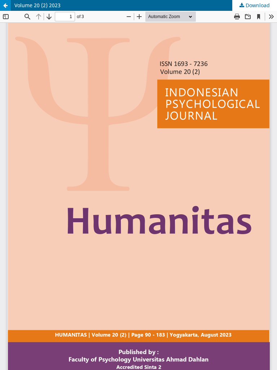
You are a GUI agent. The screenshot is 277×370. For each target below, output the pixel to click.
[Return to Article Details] (5, 5)
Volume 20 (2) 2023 (37, 5)
